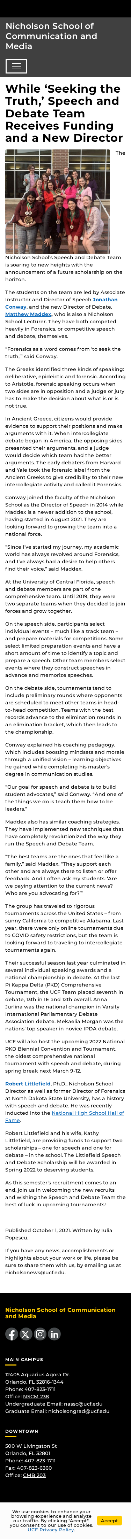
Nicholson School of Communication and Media (51, 36)
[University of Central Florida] (53, 8)
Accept (109, 1520)
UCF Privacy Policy (51, 1529)
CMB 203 (34, 1475)
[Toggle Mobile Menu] (124, 8)
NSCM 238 (36, 1396)
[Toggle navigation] (16, 66)
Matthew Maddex (28, 314)
